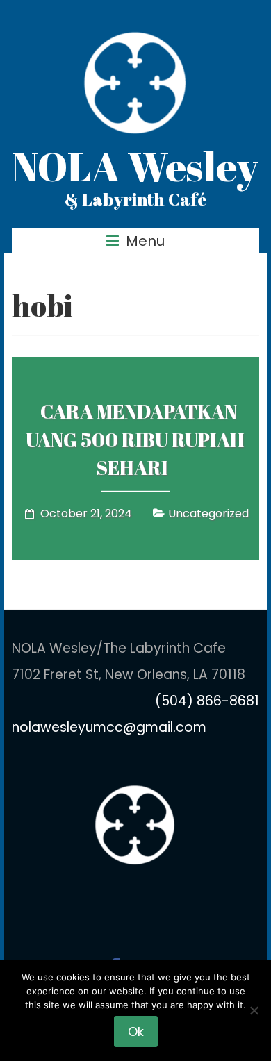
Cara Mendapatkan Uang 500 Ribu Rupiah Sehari (135, 439)
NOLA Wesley (135, 166)
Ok (136, 1031)
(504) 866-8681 (207, 701)
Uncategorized (208, 513)
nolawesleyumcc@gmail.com (109, 727)
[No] (254, 1010)
